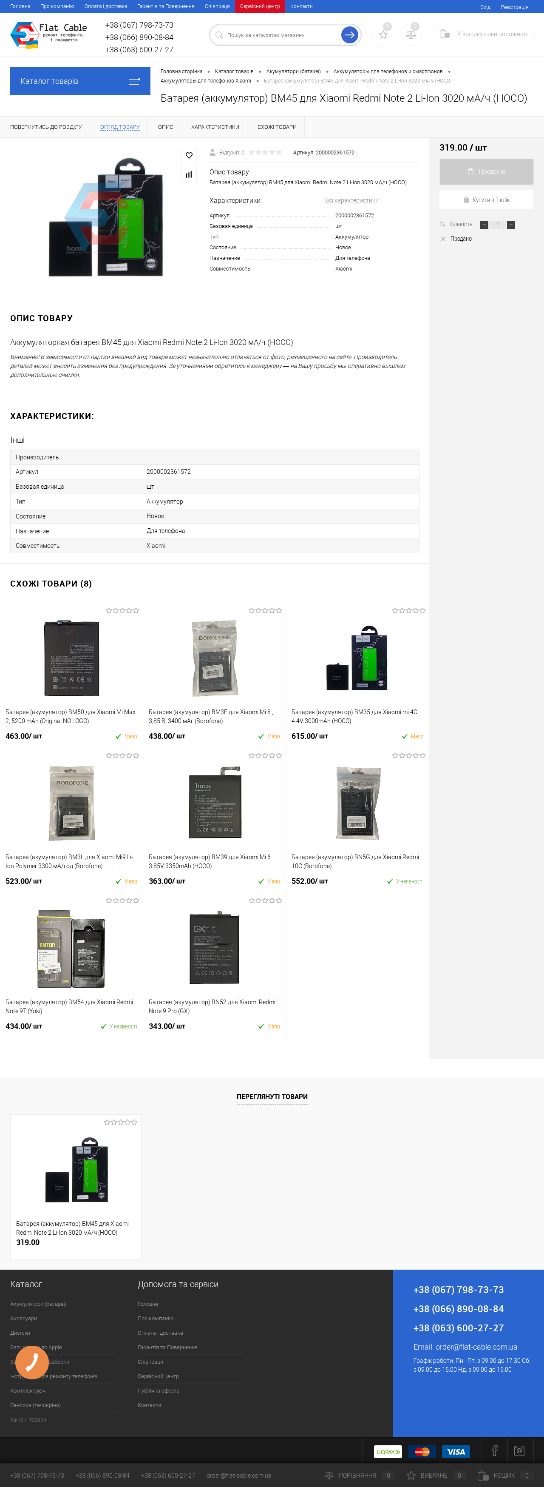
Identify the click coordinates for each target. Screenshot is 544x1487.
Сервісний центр (260, 6)
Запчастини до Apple (36, 1347)
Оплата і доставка (106, 6)
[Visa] (456, 1451)
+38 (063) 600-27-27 (168, 1475)
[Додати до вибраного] (189, 155)
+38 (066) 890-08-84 (103, 1475)
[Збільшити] (104, 218)
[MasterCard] (422, 1451)
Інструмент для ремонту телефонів (53, 1376)
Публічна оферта (158, 1390)
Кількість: (462, 223)
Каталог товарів (49, 81)
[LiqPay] (388, 1451)
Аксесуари (23, 1318)
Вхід (485, 7)
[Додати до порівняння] (189, 174)
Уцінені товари (28, 1419)
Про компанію (57, 6)
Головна (20, 6)
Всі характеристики (352, 200)
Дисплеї (20, 1333)
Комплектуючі (28, 1390)
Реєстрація (515, 7)
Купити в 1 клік (491, 199)
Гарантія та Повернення (166, 6)
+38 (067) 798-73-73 (37, 1475)
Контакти (301, 6)
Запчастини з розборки (39, 1362)
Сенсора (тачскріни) (35, 1405)
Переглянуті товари (272, 1096)
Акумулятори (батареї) (38, 1304)
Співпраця (217, 6)
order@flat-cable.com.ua (477, 1346)
